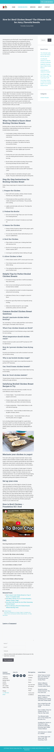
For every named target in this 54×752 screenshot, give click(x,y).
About (40, 7)
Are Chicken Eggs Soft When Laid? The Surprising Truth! (45, 75)
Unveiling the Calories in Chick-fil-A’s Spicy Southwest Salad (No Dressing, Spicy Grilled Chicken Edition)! (44, 725)
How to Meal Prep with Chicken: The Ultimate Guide (44, 705)
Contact (47, 7)
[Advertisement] (18, 65)
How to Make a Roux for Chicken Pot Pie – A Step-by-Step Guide (44, 711)
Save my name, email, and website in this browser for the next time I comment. (18, 655)
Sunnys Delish (29, 26)
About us (30, 675)
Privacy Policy (30, 689)
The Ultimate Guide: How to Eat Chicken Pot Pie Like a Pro (45, 54)
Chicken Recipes (22, 7)
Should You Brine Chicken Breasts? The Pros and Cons (44, 691)
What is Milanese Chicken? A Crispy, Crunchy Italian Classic (44, 684)
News (29, 682)
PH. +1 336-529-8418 (47, 2)
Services (32, 7)
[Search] (49, 40)
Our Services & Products (31, 685)
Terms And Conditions (31, 693)
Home (13, 7)
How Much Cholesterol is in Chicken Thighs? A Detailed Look (17, 612)
